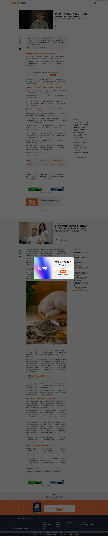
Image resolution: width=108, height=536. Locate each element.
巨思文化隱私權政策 (65, 274)
